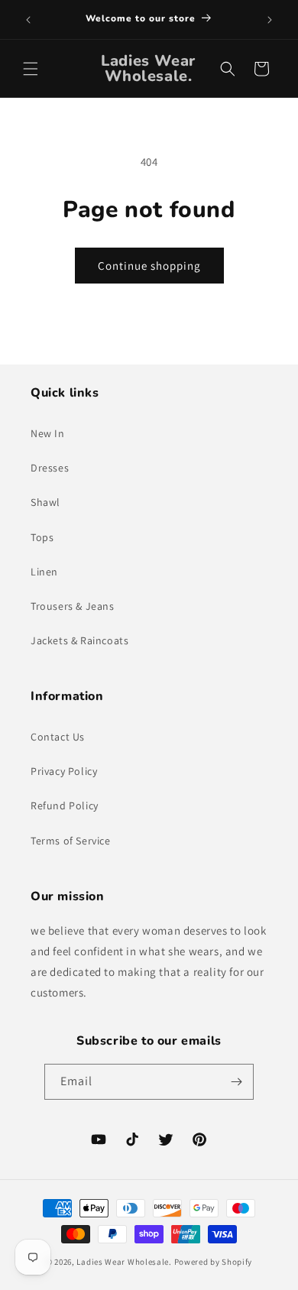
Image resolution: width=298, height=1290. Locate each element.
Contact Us (58, 737)
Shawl (45, 502)
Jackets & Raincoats (79, 640)
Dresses (50, 468)
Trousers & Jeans (73, 606)
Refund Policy (65, 805)
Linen (44, 572)
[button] (30, 69)
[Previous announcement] (28, 20)
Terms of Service (71, 841)
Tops (42, 537)
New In (48, 433)
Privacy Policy (64, 771)
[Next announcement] (270, 20)
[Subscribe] (236, 1082)
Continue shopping (149, 265)
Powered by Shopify (213, 1261)
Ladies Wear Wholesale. (123, 1261)
